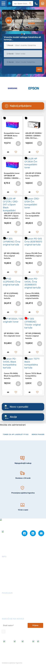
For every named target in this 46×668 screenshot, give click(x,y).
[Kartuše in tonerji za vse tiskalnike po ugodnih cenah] (9, 3)
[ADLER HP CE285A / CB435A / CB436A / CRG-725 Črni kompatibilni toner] (33, 124)
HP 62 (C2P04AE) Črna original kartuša (11, 295)
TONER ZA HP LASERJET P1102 (15, 434)
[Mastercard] (26, 642)
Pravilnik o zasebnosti (30, 656)
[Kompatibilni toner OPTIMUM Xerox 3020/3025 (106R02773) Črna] (12, 124)
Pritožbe (5, 612)
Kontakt (5, 565)
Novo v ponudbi (19, 406)
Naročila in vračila (9, 583)
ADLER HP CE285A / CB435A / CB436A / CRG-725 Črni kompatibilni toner (33, 135)
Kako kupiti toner (9, 605)
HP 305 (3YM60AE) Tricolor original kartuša (33, 335)
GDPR (4, 579)
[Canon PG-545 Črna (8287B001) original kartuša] (33, 244)
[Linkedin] (33, 533)
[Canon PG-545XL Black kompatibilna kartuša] (12, 364)
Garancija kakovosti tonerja (13, 601)
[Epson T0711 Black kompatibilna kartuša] (33, 364)
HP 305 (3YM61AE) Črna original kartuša (11, 255)
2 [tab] (24, 34)
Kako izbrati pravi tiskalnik (13, 608)
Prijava (35, 625)
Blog (4, 598)
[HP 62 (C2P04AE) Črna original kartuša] (12, 284)
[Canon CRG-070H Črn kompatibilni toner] (33, 204)
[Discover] (40, 642)
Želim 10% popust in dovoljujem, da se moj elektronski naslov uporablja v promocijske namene (24, 632)
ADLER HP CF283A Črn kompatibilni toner (33, 175)
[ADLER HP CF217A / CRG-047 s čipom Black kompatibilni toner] (12, 204)
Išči (39, 69)
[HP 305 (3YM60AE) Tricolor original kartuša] (33, 324)
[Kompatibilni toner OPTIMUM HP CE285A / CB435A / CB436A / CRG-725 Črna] (12, 164)
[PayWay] (17, 642)
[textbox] (23, 45)
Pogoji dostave (8, 568)
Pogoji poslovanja (9, 572)
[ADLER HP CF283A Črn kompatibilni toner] (33, 164)
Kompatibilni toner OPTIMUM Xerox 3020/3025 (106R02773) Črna (12, 135)
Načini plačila (7, 586)
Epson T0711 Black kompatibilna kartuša (33, 375)
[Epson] (33, 88)
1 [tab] (21, 34)
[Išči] (30, 3)
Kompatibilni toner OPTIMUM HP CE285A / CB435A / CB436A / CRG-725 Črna (12, 175)
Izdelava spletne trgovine (12, 663)
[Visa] (34, 642)
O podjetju (6, 561)
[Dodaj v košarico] (18, 143)
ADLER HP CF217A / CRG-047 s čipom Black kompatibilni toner (12, 215)
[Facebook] (24, 533)
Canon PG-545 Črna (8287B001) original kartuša (33, 255)
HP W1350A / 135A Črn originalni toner (12, 334)
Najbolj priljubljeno (21, 105)
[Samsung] (12, 88)
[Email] (41, 533)
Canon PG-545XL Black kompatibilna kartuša (12, 375)
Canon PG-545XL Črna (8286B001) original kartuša (32, 295)
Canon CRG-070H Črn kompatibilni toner (32, 215)
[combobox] (23, 45)
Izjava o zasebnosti (10, 576)
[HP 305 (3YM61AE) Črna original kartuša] (12, 244)
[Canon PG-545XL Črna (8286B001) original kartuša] (33, 284)
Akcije (13, 416)
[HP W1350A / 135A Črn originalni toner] (12, 324)
